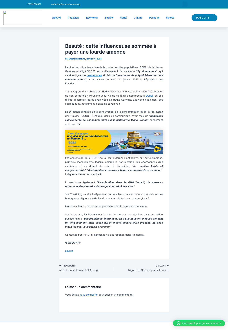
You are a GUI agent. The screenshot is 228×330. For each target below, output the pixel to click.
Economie (92, 17)
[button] (185, 4)
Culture (138, 17)
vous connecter (89, 294)
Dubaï (149, 95)
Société (109, 17)
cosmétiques (94, 75)
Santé (123, 17)
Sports (170, 17)
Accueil (56, 17)
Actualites (73, 17)
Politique (154, 17)
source (69, 250)
